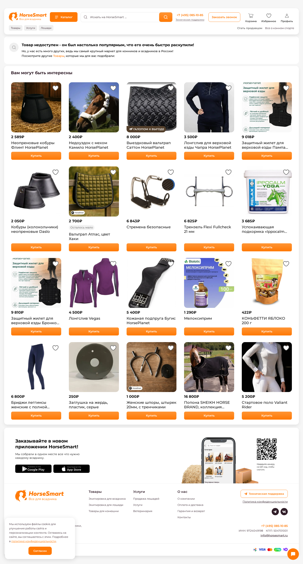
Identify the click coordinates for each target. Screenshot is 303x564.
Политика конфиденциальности (265, 501)
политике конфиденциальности (33, 541)
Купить (36, 156)
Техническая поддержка (190, 20)
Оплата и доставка (190, 504)
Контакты (184, 517)
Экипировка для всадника (107, 498)
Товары (58, 56)
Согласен (40, 550)
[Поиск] (166, 17)
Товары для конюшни (104, 511)
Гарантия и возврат (191, 511)
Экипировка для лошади (106, 504)
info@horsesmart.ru (274, 535)
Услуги (137, 504)
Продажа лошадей (146, 498)
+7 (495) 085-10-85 (190, 15)
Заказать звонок (224, 17)
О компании (186, 498)
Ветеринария (142, 511)
